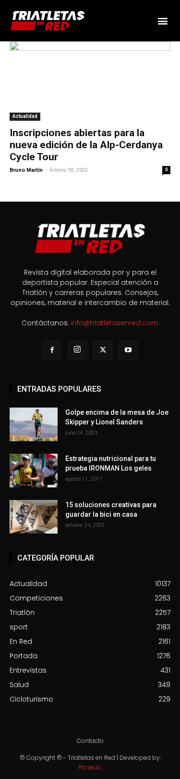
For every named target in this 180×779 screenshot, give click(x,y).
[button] (162, 20)
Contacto (90, 741)
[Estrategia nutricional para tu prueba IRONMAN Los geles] (34, 470)
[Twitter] (102, 350)
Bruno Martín (26, 170)
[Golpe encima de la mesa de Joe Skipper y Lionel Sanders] (34, 424)
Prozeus (89, 767)
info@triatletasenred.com (114, 323)
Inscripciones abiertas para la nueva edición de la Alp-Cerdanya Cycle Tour (86, 145)
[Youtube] (128, 350)
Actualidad (24, 116)
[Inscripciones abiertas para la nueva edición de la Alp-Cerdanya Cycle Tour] (90, 81)
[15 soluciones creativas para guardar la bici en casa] (34, 517)
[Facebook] (51, 350)
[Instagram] (77, 350)
